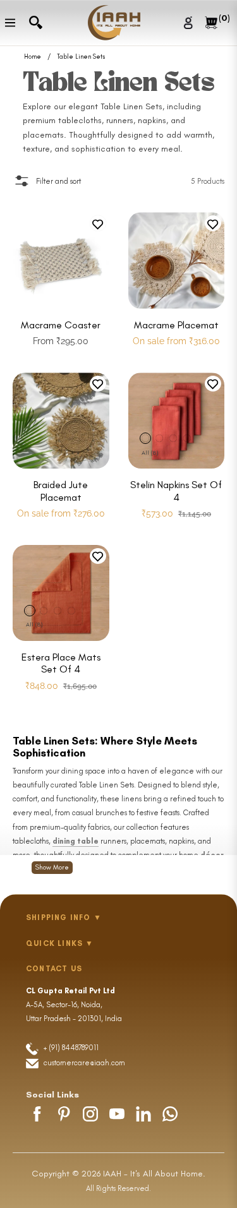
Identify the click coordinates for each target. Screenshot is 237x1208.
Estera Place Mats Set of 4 (60, 663)
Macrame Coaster (60, 325)
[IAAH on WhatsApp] (170, 1114)
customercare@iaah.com (84, 1062)
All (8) (150, 452)
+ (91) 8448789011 (70, 1047)
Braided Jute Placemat (60, 491)
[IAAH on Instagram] (90, 1114)
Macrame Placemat (176, 325)
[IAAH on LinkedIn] (143, 1114)
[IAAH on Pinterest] (63, 1114)
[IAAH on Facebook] (37, 1114)
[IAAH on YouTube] (117, 1114)
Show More (52, 867)
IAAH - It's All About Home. (154, 1173)
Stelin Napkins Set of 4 (176, 491)
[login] (190, 22)
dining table (75, 841)
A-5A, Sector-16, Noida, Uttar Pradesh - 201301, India (74, 1004)
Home (32, 57)
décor (212, 855)
